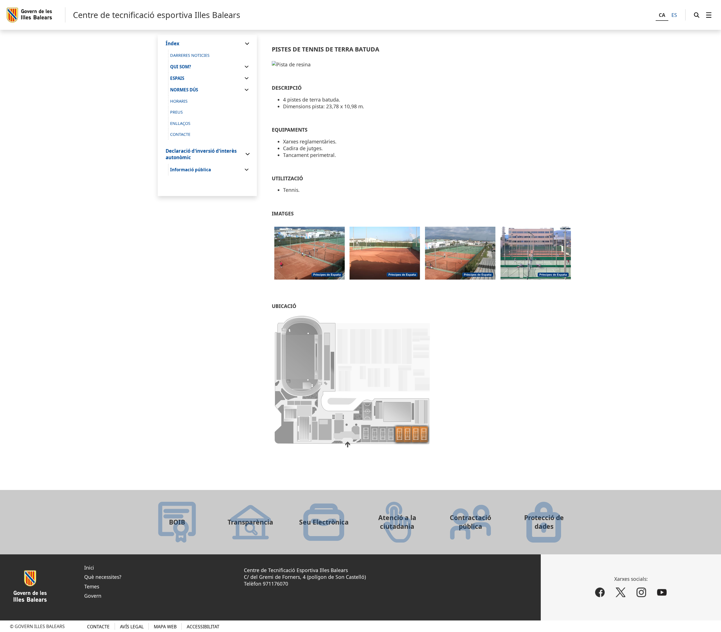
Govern (92, 595)
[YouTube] (662, 592)
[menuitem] (709, 15)
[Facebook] (600, 592)
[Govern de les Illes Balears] (35, 15)
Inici (89, 567)
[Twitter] (620, 592)
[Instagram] (641, 592)
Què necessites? (102, 576)
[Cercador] (697, 15)
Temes (91, 586)
